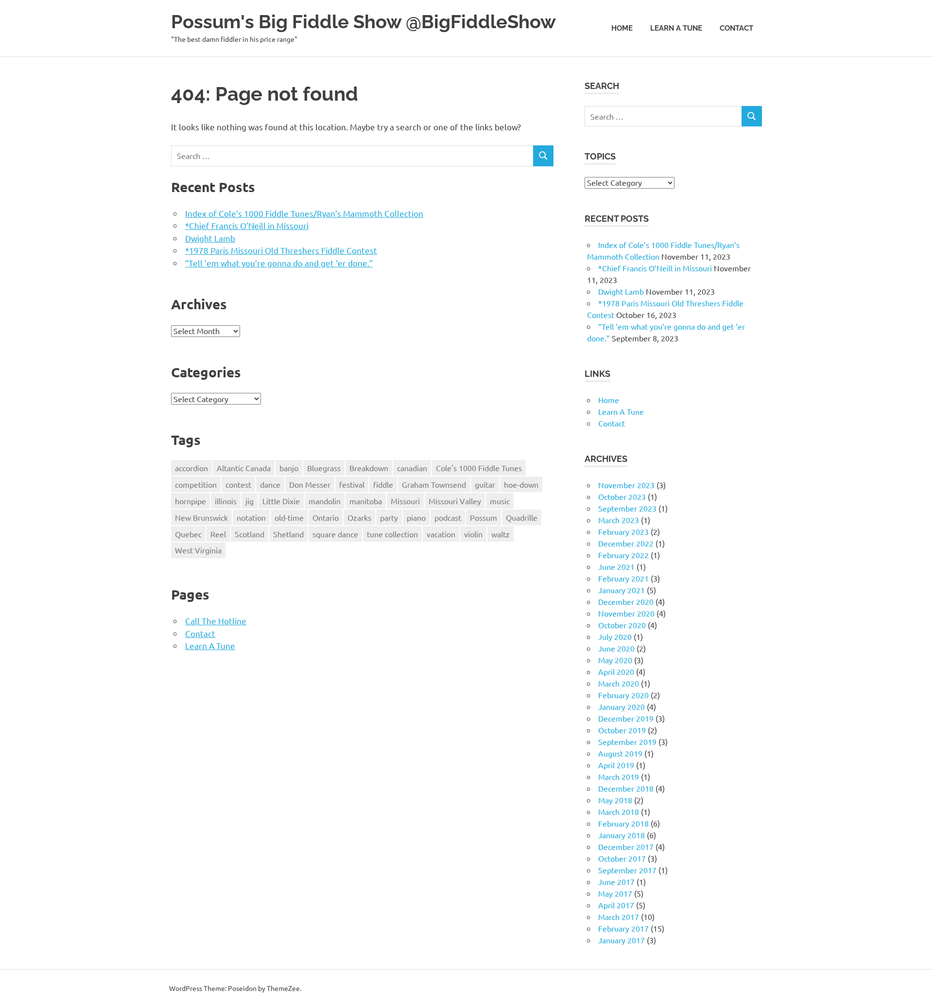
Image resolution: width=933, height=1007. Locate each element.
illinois (226, 501)
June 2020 (616, 648)
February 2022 (623, 555)
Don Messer (309, 484)
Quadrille (521, 517)
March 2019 (618, 776)
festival (351, 484)
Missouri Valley (455, 501)
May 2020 (615, 660)
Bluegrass (324, 468)
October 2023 (622, 496)
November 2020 (626, 613)
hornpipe (190, 501)
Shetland (288, 534)
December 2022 (626, 543)
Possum (483, 517)
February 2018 (623, 823)
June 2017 (616, 881)
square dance (335, 534)
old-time (289, 517)
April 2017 (616, 905)
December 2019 (626, 718)
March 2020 (618, 683)
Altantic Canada (244, 468)
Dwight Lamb (210, 238)
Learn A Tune (676, 28)
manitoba (365, 501)
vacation (441, 534)
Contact (736, 28)
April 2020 (616, 671)
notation (251, 517)
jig (249, 501)
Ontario (325, 517)
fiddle (383, 484)
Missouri (405, 501)
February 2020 (623, 695)
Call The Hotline (215, 621)
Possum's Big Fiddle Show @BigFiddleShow (363, 22)
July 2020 (615, 636)
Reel (218, 534)
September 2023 (627, 508)
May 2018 (615, 800)
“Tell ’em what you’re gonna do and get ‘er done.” (279, 263)
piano (416, 517)
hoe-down (521, 484)
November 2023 (626, 485)
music (500, 501)
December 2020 (626, 601)
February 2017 (623, 928)
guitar (485, 484)
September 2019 (627, 741)
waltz (500, 534)
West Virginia (198, 550)
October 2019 (622, 730)
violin (473, 534)
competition (196, 484)
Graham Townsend (434, 484)
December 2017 (626, 846)
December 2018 (626, 788)
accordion (191, 468)
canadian (412, 468)
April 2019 (616, 765)
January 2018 (621, 835)
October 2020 (622, 625)
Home (622, 28)
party (389, 517)
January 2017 (621, 940)
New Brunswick (201, 517)
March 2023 (618, 520)
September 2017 (627, 870)
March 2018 (618, 811)
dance (270, 484)
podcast (447, 517)
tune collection (392, 534)
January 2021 (621, 590)
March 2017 (618, 916)
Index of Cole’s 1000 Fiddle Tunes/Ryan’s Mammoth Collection (304, 213)
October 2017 (622, 858)
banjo (288, 468)
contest (238, 484)
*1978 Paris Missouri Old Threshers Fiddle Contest (281, 250)
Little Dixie (281, 501)
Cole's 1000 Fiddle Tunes (479, 468)
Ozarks (359, 517)
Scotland (249, 534)
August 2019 (620, 753)
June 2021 (616, 566)
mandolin (325, 501)
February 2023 (623, 531)
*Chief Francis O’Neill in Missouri (247, 225)
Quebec (188, 534)
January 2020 (621, 706)
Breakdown (368, 468)
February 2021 (623, 578)
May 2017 (615, 893)
